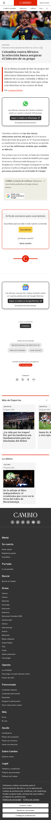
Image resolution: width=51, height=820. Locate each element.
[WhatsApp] (38, 522)
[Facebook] (12, 522)
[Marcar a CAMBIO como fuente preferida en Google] (25, 196)
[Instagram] (18, 522)
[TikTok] (23, 522)
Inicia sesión (25, 243)
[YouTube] (33, 522)
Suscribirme (25, 229)
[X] (28, 522)
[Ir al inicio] (25, 3)
